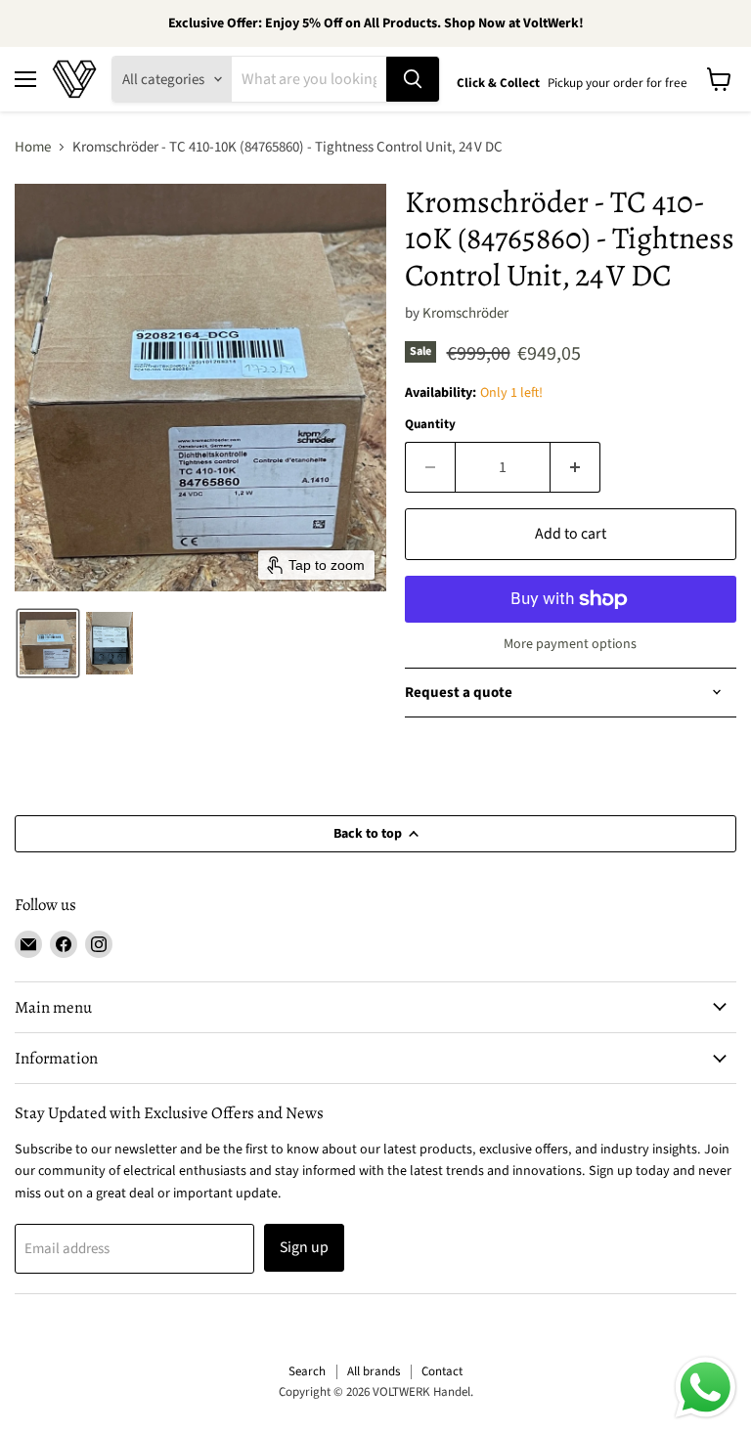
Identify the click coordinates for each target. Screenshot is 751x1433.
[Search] (412, 79)
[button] (48, 643)
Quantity (430, 424)
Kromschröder (465, 313)
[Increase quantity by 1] (575, 467)
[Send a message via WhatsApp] (705, 1387)
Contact (442, 1371)
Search (307, 1371)
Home (33, 147)
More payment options (570, 644)
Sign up (304, 1247)
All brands (373, 1371)
